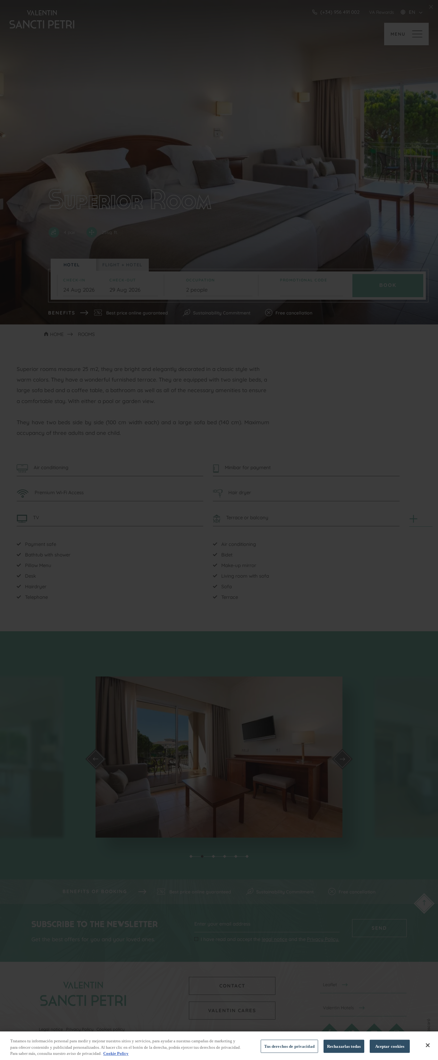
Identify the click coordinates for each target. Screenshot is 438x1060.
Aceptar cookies (390, 1046)
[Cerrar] (428, 1045)
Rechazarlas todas (344, 1046)
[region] (219, 1045)
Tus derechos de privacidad (289, 1046)
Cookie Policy (116, 1053)
